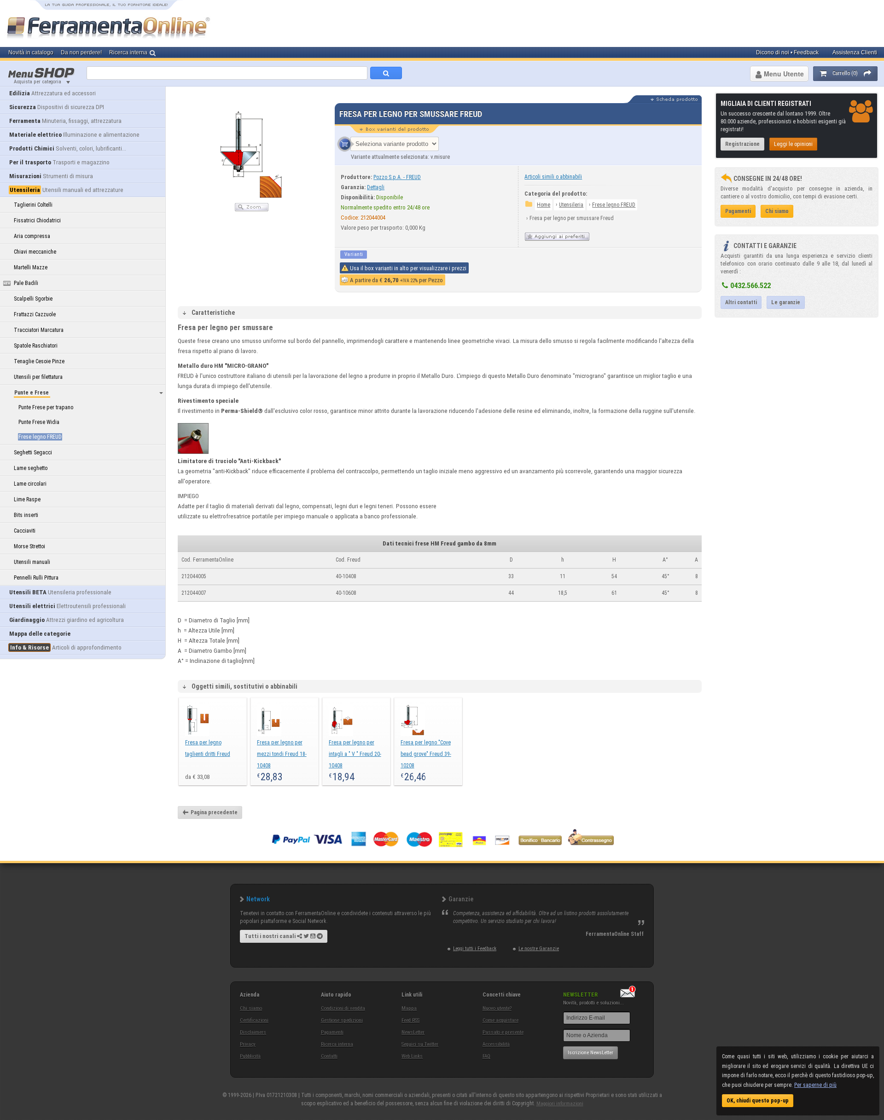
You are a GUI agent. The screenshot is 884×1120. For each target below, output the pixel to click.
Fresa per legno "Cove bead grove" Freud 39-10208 (426, 754)
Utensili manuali (32, 562)
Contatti (329, 1056)
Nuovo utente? (497, 1008)
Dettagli (375, 187)
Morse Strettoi (29, 546)
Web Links (412, 1056)
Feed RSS (410, 1020)
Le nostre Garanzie (538, 949)
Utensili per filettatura (38, 377)
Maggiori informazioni (559, 1104)
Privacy (248, 1044)
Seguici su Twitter (419, 1044)
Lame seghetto (30, 468)
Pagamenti (332, 1032)
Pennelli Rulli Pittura (36, 578)
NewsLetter (413, 1032)
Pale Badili (26, 283)
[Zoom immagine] (251, 209)
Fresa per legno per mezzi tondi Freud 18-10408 (282, 754)
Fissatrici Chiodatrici (37, 220)
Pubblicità (250, 1056)
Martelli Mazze (30, 267)
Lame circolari (30, 484)
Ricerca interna (337, 1044)
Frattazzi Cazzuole (35, 314)
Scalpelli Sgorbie (33, 299)
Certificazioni (254, 1020)
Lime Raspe (27, 499)
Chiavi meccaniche (35, 252)
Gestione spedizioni (342, 1020)
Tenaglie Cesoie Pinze (39, 361)
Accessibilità (496, 1044)
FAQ (486, 1056)
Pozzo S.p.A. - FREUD (397, 177)
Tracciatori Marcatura (39, 330)
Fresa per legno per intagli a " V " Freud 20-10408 (355, 754)
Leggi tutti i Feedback (474, 949)
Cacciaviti (24, 531)
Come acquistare (500, 1020)
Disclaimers (253, 1032)
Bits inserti (26, 515)
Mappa (409, 1008)
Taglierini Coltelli (33, 205)
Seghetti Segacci (33, 452)
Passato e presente (503, 1032)
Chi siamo (251, 1008)
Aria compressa (32, 236)
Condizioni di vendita (343, 1008)
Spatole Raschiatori (36, 345)
